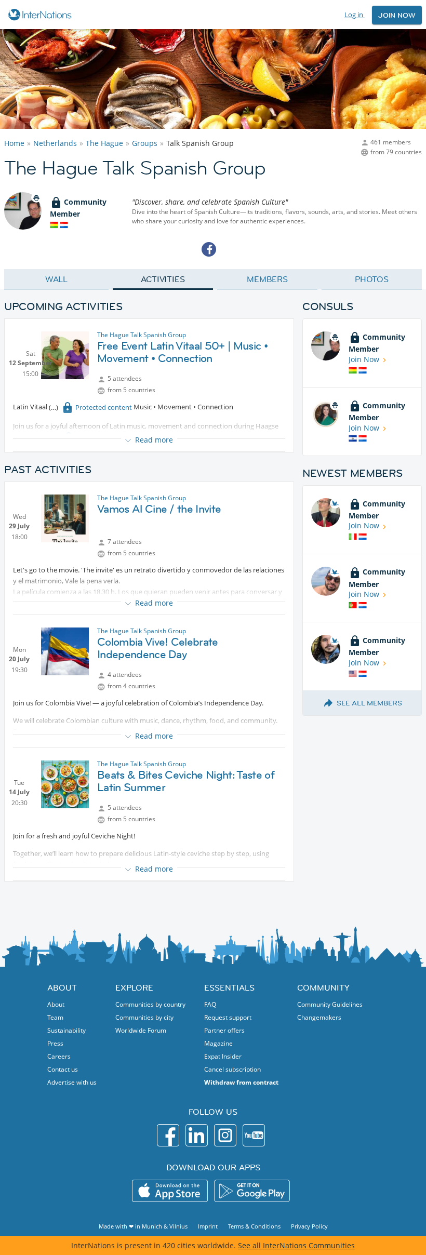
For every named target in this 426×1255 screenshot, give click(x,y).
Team (55, 1017)
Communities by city (144, 1017)
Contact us (62, 1069)
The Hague (104, 143)
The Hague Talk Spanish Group (141, 334)
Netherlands (55, 143)
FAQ (210, 1004)
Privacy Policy (309, 1226)
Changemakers (319, 1017)
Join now (397, 15)
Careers (59, 1056)
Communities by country (150, 1004)
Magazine (218, 1043)
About (55, 1004)
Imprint (208, 1226)
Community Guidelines (330, 1004)
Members (267, 279)
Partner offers (224, 1030)
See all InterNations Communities (296, 1245)
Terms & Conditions (254, 1226)
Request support (227, 1017)
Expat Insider (223, 1056)
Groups (144, 143)
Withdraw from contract (241, 1082)
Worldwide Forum (140, 1030)
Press (55, 1043)
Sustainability (66, 1030)
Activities (163, 279)
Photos (372, 279)
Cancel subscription (232, 1069)
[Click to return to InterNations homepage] (41, 14)
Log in (354, 14)
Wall (56, 279)
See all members (369, 702)
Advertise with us (72, 1082)
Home (14, 143)
